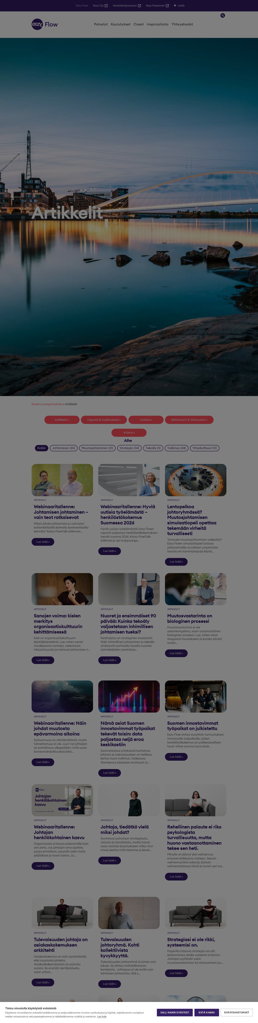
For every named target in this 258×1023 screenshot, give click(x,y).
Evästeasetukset (236, 1012)
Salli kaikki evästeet (174, 1012)
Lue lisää (101, 1016)
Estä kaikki (207, 1012)
